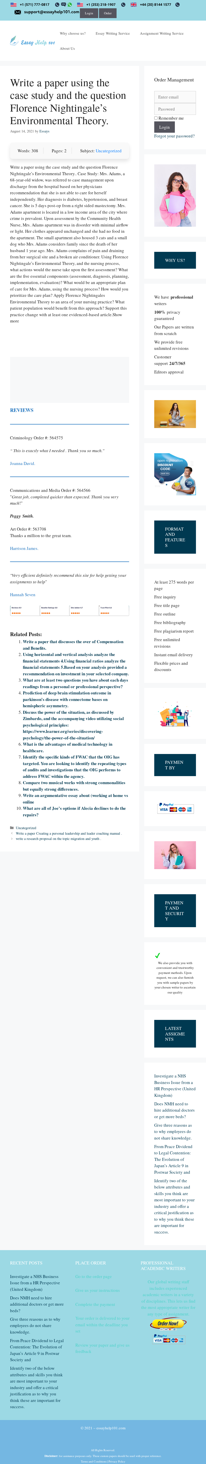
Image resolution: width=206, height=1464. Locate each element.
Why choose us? (73, 33)
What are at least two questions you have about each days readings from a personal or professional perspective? (75, 683)
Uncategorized (109, 151)
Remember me (171, 118)
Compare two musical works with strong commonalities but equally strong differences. (74, 785)
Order (108, 13)
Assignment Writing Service (162, 33)
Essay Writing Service (113, 33)
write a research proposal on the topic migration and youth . (58, 838)
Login (89, 13)
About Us (67, 48)
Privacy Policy (117, 1461)
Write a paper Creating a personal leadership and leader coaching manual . (69, 833)
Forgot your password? (174, 136)
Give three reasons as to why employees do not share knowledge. (173, 1131)
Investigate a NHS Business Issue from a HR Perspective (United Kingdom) (35, 1282)
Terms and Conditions (94, 1461)
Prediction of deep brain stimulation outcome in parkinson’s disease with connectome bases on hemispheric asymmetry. (67, 699)
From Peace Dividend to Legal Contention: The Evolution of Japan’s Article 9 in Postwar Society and (173, 1159)
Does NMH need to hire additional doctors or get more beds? (174, 1110)
